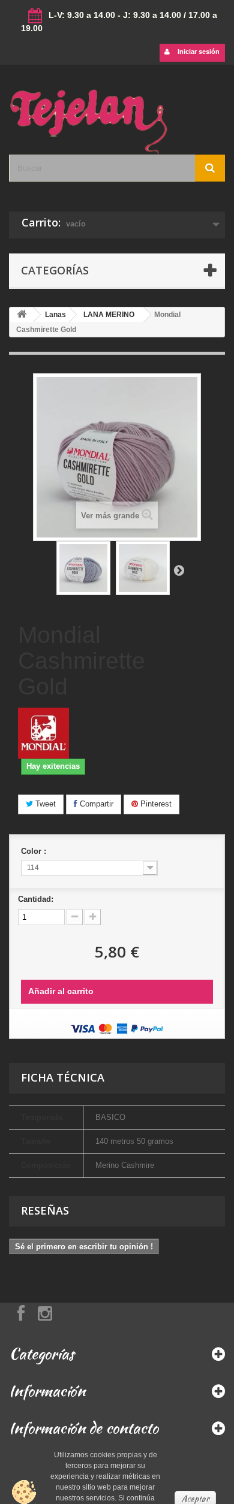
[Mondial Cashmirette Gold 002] (83, 568)
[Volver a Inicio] (21, 314)
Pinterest (155, 803)
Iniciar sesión (198, 51)
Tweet (44, 803)
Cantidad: (35, 899)
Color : (35, 851)
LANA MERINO (108, 314)
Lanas (55, 314)
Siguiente (179, 570)
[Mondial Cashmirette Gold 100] (142, 568)
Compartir (95, 803)
